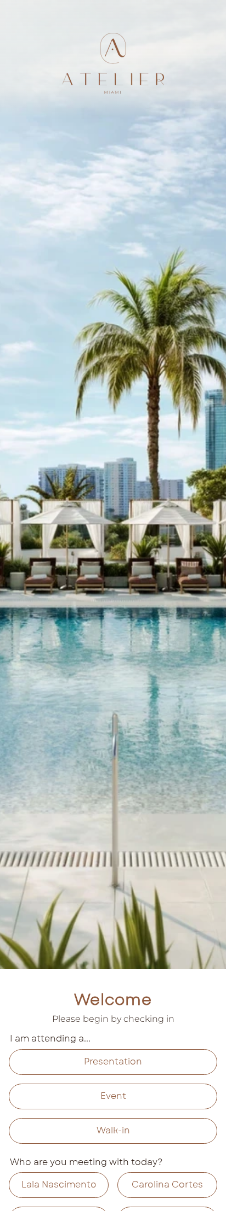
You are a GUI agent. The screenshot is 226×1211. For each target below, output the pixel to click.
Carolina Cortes (167, 1184)
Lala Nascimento (59, 1184)
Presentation (113, 1061)
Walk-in (113, 1130)
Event (113, 1096)
